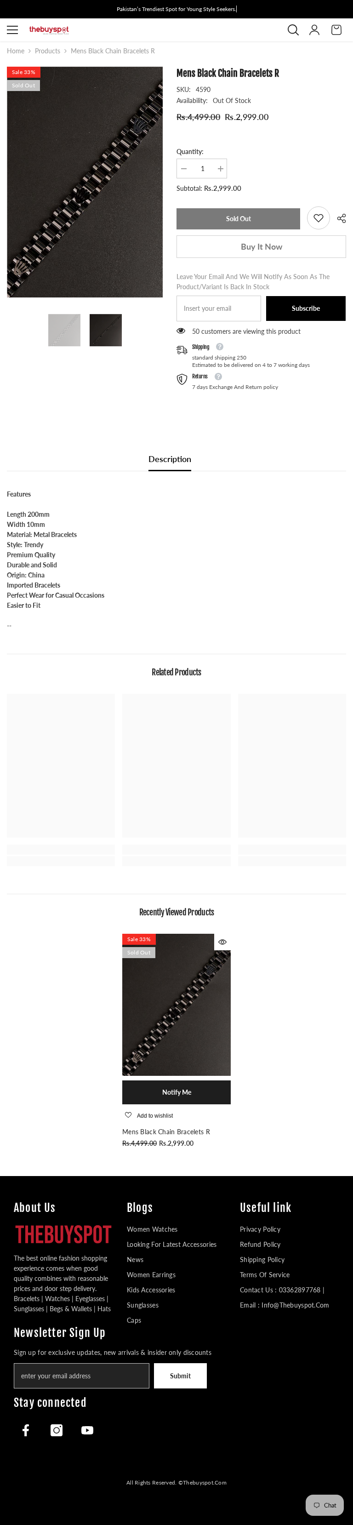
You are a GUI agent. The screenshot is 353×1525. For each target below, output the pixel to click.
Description (169, 459)
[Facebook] (26, 1430)
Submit (180, 1376)
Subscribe (306, 308)
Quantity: (190, 151)
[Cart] (336, 30)
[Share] (338, 218)
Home (15, 51)
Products (47, 51)
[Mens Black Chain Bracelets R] (176, 1005)
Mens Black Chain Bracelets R (166, 1132)
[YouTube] (87, 1430)
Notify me (176, 1092)
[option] (85, 182)
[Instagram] (56, 1430)
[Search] (293, 29)
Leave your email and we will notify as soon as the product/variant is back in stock (253, 282)
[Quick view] (222, 942)
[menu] (12, 29)
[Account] (314, 30)
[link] (318, 217)
